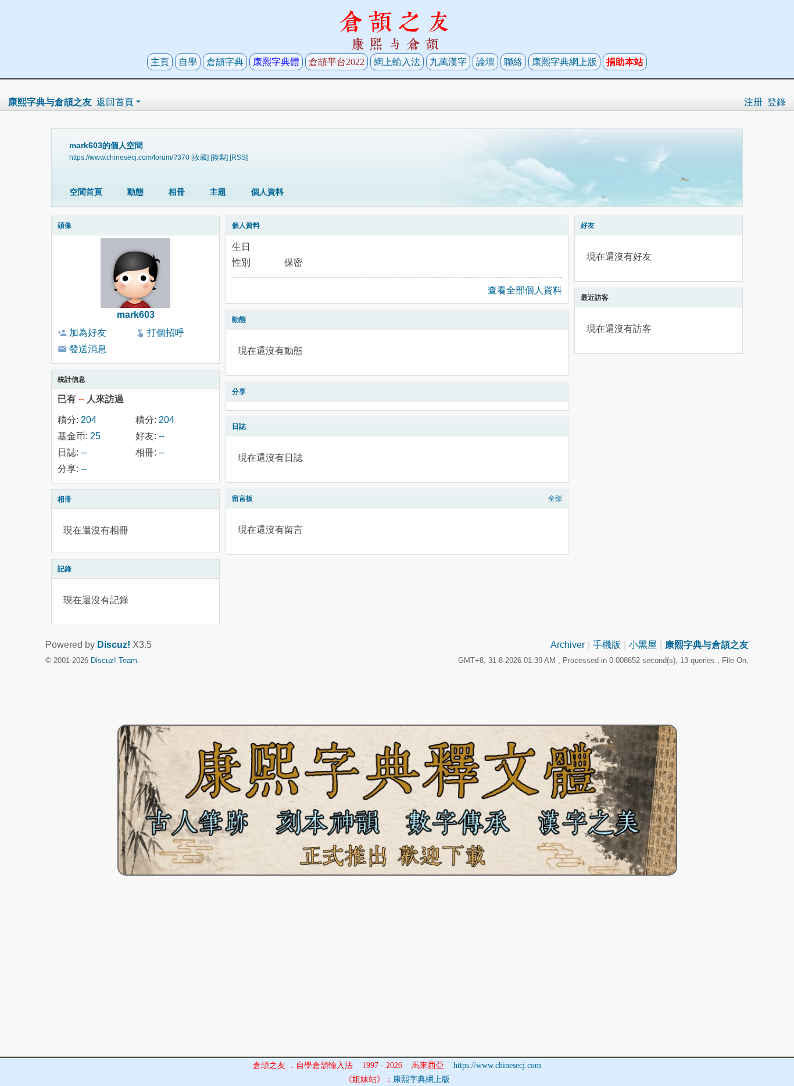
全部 (555, 498)
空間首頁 (86, 191)
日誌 (239, 426)
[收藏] (200, 157)
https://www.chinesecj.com (497, 1065)
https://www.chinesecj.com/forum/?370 (129, 157)
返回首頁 (115, 102)
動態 (135, 191)
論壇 (485, 62)
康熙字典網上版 (564, 62)
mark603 (136, 315)
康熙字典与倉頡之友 (50, 102)
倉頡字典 (225, 62)
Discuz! (113, 645)
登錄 (776, 102)
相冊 (177, 191)
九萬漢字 (448, 62)
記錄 (64, 569)
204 (88, 420)
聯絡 (513, 62)
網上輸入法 (397, 62)
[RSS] (239, 157)
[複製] (219, 157)
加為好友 (87, 333)
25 (95, 436)
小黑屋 (643, 645)
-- (161, 436)
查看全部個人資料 (525, 290)
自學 (187, 62)
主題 (218, 191)
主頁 (160, 62)
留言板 (242, 498)
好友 (588, 225)
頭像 (64, 225)
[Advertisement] (397, 975)
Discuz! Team (114, 660)
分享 (239, 392)
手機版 (607, 645)
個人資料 (267, 191)
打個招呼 (165, 333)
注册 (753, 102)
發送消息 (87, 349)
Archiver (567, 645)
